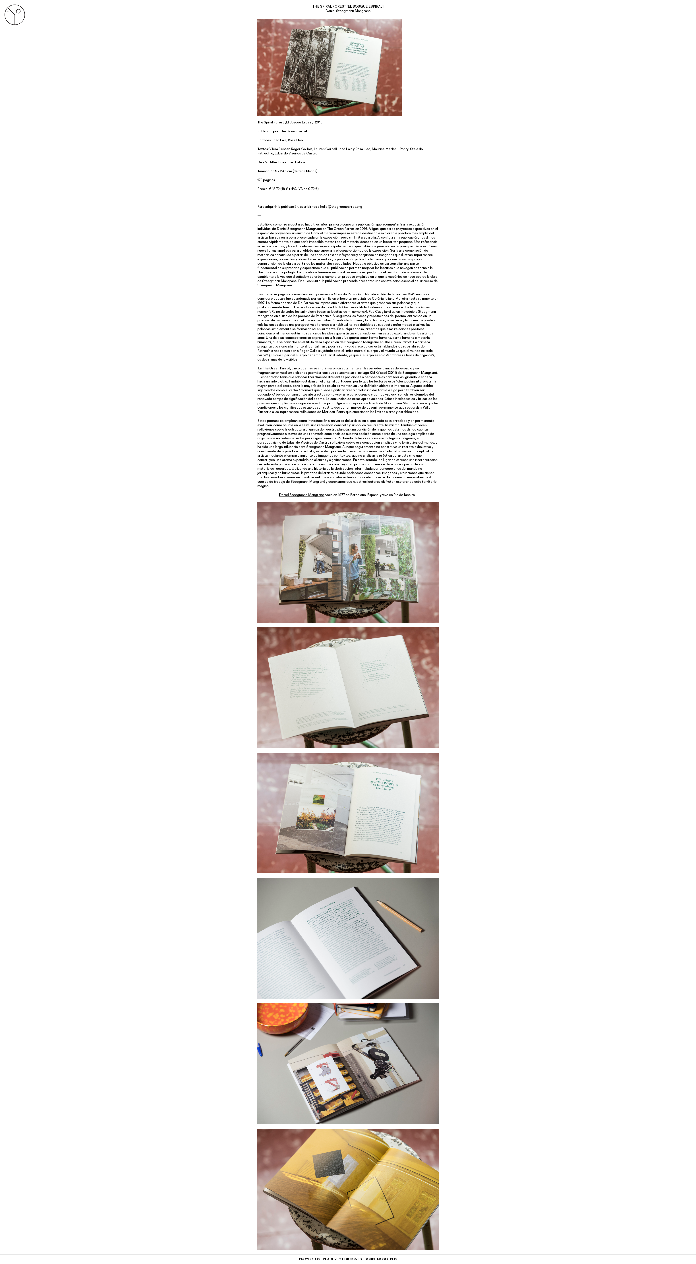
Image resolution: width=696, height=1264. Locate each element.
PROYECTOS (309, 1259)
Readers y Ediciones (342, 1259)
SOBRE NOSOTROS (381, 1259)
